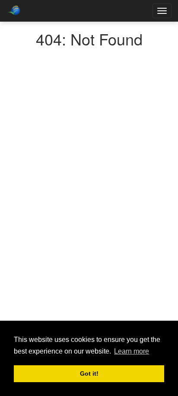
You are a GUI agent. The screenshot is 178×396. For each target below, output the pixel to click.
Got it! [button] (89, 373)
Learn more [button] (131, 351)
